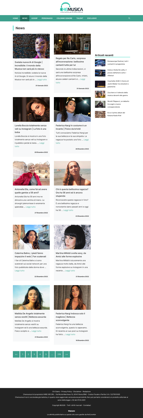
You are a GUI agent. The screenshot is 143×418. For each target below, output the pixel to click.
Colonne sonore (64, 18)
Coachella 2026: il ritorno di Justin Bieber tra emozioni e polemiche (118, 84)
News (24, 18)
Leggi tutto (42, 79)
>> (66, 354)
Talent (79, 18)
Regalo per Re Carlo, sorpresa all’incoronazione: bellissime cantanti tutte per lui (71, 61)
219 (59, 354)
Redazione (87, 392)
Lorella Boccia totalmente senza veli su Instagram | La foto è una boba (30, 128)
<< (16, 354)
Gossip (34, 18)
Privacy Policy (66, 392)
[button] (129, 18)
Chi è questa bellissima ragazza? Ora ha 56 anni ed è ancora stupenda (72, 192)
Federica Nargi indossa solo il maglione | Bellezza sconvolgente (70, 317)
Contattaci (87, 405)
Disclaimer (77, 392)
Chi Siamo (56, 392)
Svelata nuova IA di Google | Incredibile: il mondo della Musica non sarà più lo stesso (29, 65)
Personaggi (47, 18)
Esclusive (92, 18)
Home (15, 18)
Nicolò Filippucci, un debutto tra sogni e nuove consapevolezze (118, 104)
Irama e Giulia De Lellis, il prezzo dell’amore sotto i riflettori (117, 73)
